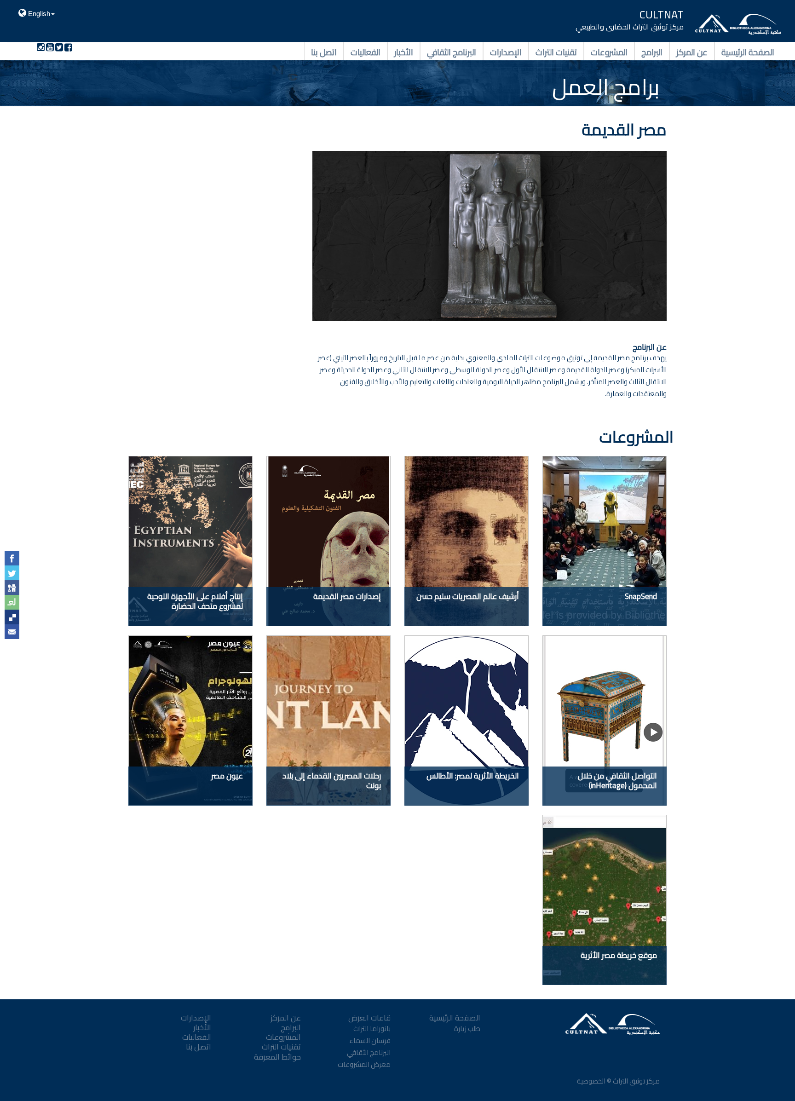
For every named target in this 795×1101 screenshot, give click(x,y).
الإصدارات (506, 51)
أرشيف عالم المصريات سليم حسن (467, 596)
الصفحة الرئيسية (747, 51)
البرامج (651, 51)
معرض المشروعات (364, 1064)
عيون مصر (227, 775)
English (38, 13)
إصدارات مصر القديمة (347, 596)
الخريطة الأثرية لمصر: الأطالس (472, 775)
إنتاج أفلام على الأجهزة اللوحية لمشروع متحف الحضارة (195, 601)
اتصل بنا (324, 51)
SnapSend (641, 596)
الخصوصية (590, 1081)
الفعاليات (365, 51)
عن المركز (692, 51)
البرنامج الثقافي (451, 51)
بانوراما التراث (372, 1028)
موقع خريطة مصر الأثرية (619, 955)
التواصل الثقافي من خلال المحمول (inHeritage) (617, 780)
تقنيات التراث (556, 51)
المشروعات (609, 51)
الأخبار (403, 51)
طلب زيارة (467, 1028)
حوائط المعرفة (277, 1056)
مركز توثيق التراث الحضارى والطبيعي (630, 27)
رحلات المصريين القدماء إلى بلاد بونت (331, 780)
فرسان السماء (370, 1040)
